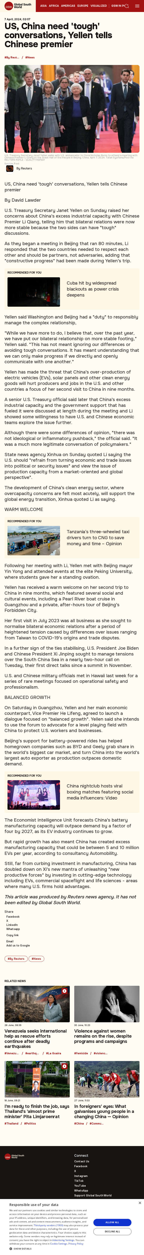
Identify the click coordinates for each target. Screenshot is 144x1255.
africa (54, 5)
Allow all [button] (112, 1222)
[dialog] (72, 1227)
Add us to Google (18, 945)
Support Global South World (93, 1195)
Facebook (13, 916)
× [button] (139, 1203)
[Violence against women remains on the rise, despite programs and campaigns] (107, 1020)
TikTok (78, 1181)
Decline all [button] (112, 1231)
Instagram (81, 1176)
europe (82, 5)
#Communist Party (97, 1123)
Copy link (12, 935)
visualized (99, 5)
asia (43, 5)
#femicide (81, 1053)
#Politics (30, 1123)
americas (68, 5)
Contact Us (81, 1161)
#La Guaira (53, 1053)
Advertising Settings (63, 1240)
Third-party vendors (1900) (48, 1225)
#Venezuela (12, 1053)
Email (10, 941)
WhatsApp (81, 1190)
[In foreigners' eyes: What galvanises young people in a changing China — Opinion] (107, 1093)
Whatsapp (13, 929)
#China (79, 1123)
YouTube (80, 1185)
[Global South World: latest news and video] (18, 6)
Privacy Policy (75, 1243)
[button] (49, 1249)
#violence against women (101, 1053)
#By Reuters (12, 57)
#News (30, 57)
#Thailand (11, 1123)
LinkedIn (12, 925)
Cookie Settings (58, 1243)
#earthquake (32, 1053)
